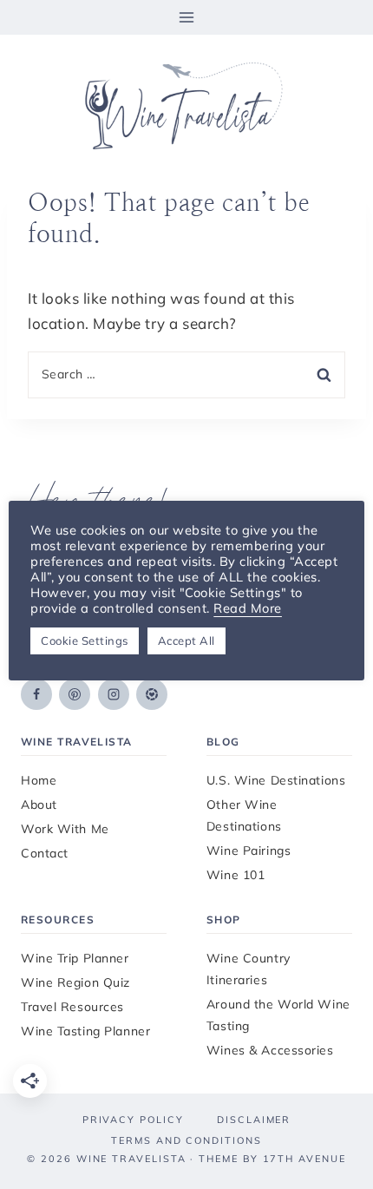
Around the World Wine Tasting (278, 1015)
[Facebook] (36, 694)
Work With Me (65, 829)
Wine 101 (235, 875)
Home (38, 780)
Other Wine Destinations (244, 815)
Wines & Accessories (270, 1050)
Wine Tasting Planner (85, 1031)
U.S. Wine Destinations (275, 780)
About (39, 804)
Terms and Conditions (186, 1140)
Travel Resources (72, 1007)
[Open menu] (187, 16)
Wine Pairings (248, 850)
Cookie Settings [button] (84, 640)
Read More (247, 608)
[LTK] (151, 694)
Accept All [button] (186, 640)
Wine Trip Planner (75, 958)
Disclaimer (254, 1119)
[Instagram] (113, 694)
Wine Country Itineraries (248, 969)
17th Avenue (304, 1159)
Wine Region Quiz (75, 982)
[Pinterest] (74, 694)
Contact (45, 853)
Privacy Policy (133, 1119)
